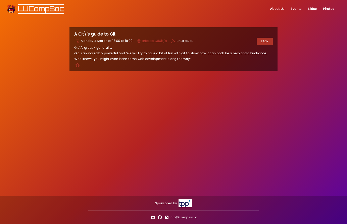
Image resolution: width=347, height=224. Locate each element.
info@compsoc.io (183, 217)
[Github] (159, 217)
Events (296, 8)
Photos (328, 8)
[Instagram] (166, 217)
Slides (312, 8)
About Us (277, 8)
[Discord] (153, 217)
